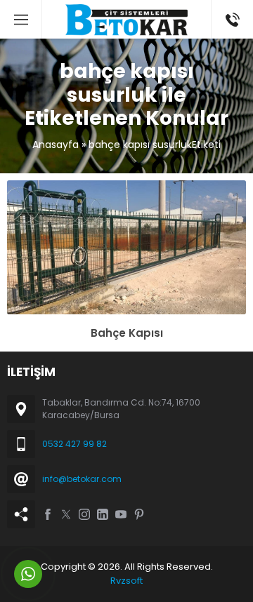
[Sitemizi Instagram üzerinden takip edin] (84, 514)
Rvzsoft (126, 580)
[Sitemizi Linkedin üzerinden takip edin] (102, 514)
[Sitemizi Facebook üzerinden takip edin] (47, 514)
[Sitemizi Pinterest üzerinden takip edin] (139, 514)
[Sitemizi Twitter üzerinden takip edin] (66, 514)
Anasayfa (55, 145)
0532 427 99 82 (74, 444)
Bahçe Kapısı (127, 333)
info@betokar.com (82, 479)
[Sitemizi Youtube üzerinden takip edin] (120, 514)
